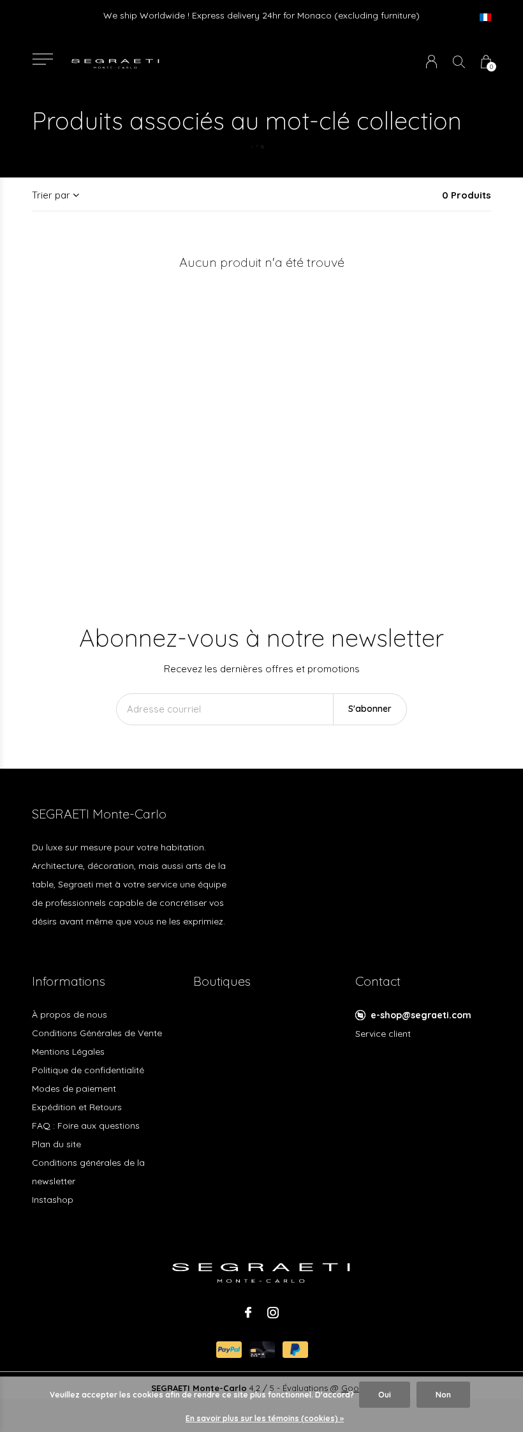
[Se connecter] (431, 62)
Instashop (52, 1199)
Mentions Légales (68, 1051)
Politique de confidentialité (88, 1070)
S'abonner (370, 708)
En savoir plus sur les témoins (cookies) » (265, 1418)
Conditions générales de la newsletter (88, 1172)
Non (443, 1394)
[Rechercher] (459, 62)
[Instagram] (273, 1312)
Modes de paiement (74, 1088)
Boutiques (222, 981)
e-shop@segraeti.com (421, 1015)
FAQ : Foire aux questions (86, 1125)
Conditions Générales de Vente (97, 1033)
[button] (42, 59)
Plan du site (56, 1144)
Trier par (51, 195)
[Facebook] (248, 1312)
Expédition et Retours (77, 1107)
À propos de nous (69, 1014)
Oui (384, 1394)
